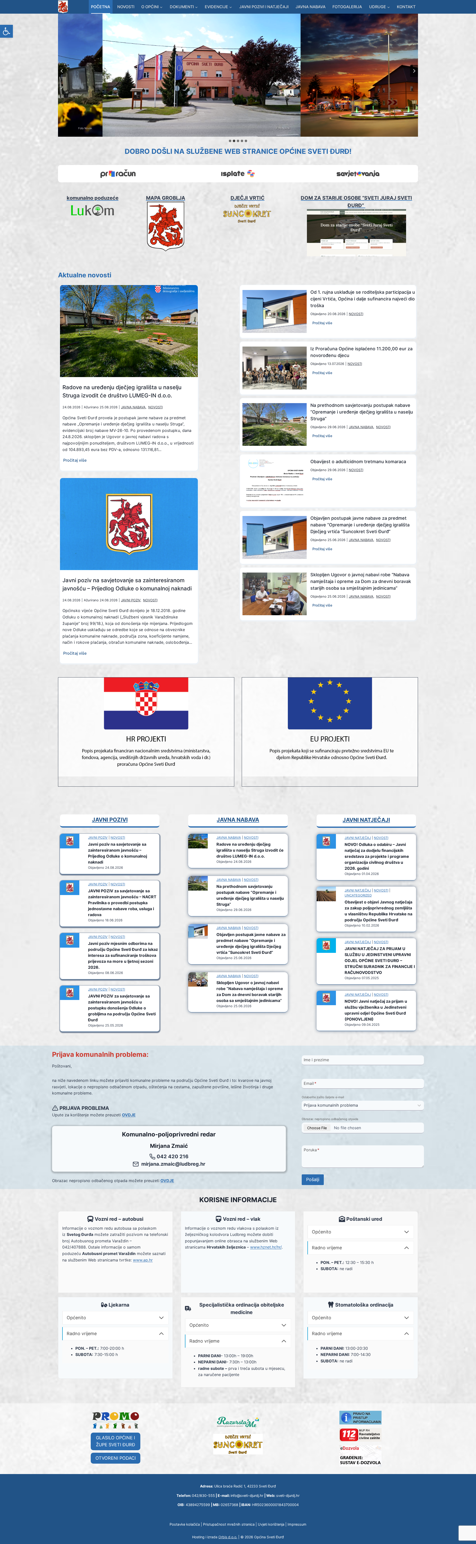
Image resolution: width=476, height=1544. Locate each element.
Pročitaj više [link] (75, 460)
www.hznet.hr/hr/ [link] (266, 1247)
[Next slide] (414, 71)
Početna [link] (100, 6)
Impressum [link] (297, 1524)
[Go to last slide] (62, 71)
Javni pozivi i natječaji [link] (264, 6)
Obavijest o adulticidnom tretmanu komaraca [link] (358, 461)
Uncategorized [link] (358, 895)
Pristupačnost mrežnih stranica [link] (229, 1524)
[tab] (230, 141)
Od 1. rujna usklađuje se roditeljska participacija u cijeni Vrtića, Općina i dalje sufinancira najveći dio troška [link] (362, 299)
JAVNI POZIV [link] (130, 600)
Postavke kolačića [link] (185, 1524)
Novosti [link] (125, 6)
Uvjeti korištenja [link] (271, 1524)
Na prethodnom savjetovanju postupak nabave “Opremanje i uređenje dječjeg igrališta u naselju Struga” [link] (361, 412)
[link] (6, 31)
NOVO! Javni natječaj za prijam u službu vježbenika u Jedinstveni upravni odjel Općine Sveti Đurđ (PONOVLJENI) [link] (376, 1010)
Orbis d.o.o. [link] (227, 1537)
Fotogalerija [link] (347, 6)
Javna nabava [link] (311, 6)
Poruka (311, 1149)
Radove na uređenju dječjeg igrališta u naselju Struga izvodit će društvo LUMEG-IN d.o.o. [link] (121, 391)
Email (310, 1083)
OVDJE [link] (129, 1114)
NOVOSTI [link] (155, 407)
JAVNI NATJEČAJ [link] (358, 838)
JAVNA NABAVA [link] (133, 407)
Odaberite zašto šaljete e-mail (323, 1097)
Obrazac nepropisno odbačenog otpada (330, 1119)
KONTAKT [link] (406, 6)
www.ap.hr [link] (143, 1259)
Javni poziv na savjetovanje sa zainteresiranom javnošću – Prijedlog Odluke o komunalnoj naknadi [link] (127, 584)
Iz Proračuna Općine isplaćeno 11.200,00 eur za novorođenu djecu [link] (361, 352)
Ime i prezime (316, 1059)
